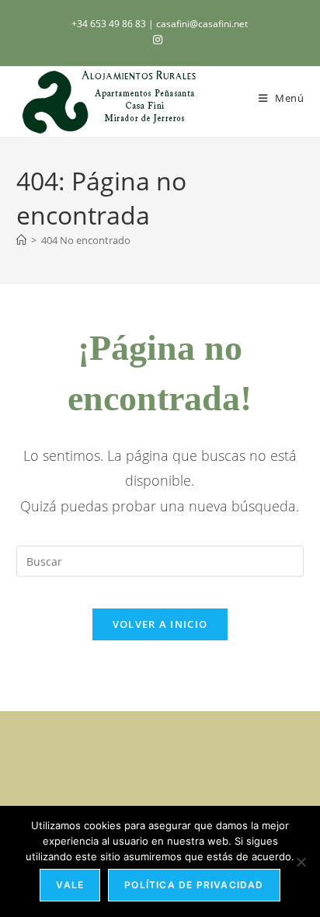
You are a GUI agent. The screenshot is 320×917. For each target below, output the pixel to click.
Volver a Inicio (160, 624)
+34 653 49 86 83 (109, 23)
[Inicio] (21, 240)
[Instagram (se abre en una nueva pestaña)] (160, 40)
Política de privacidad (193, 885)
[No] (300, 862)
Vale (70, 885)
